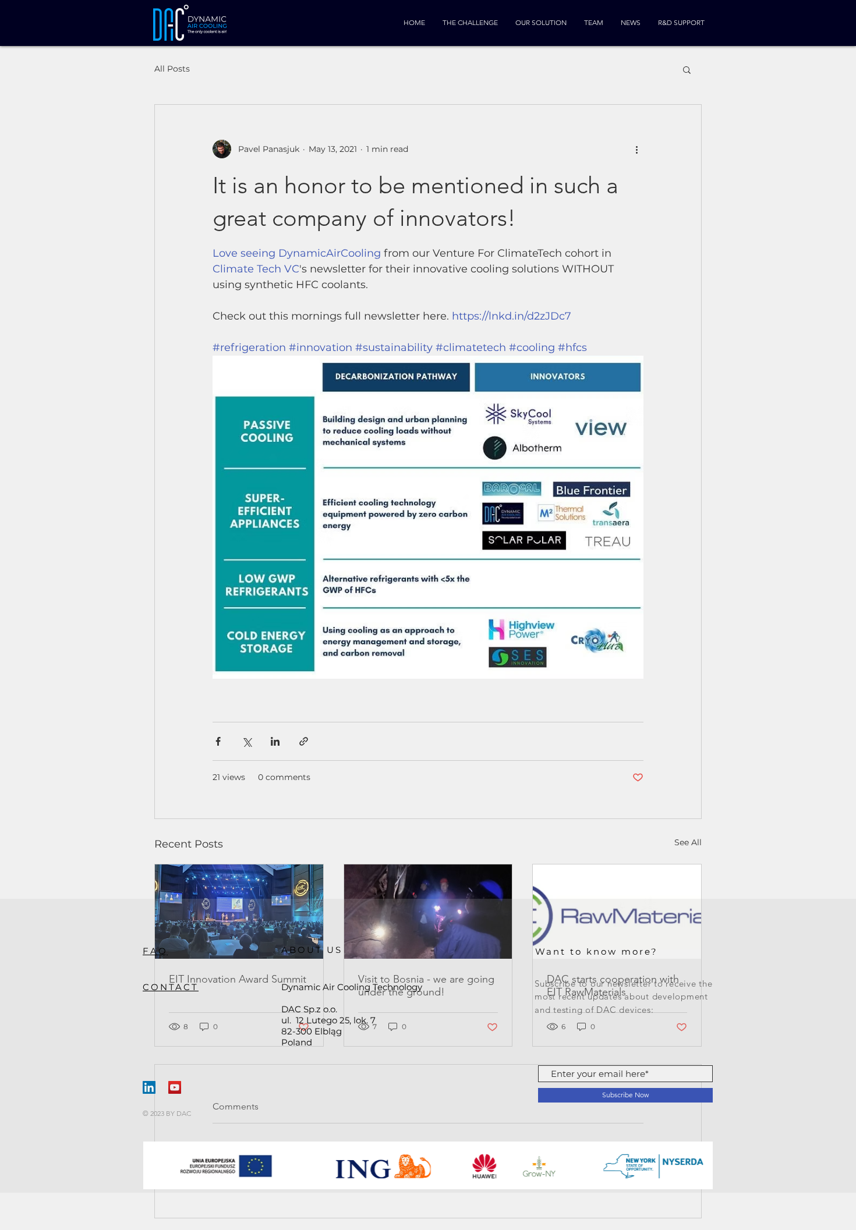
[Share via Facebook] (218, 741)
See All (688, 842)
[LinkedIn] (149, 1087)
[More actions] (636, 149)
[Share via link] (303, 741)
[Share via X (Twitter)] (246, 741)
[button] (686, 69)
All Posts (172, 68)
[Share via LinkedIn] (275, 741)
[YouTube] (174, 1087)
